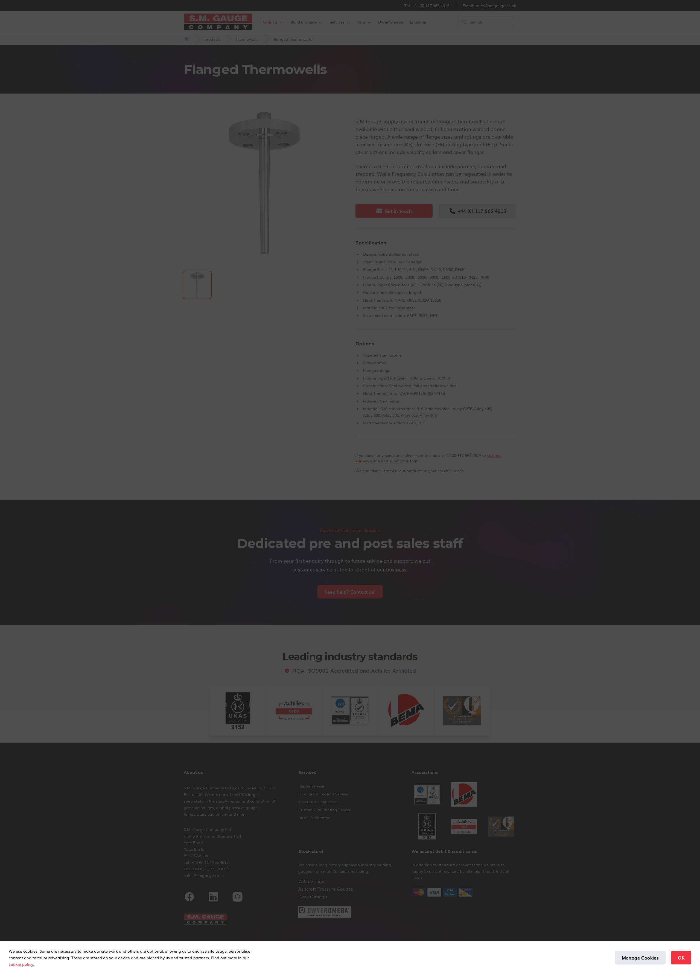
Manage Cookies (640, 957)
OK (681, 957)
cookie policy (21, 964)
